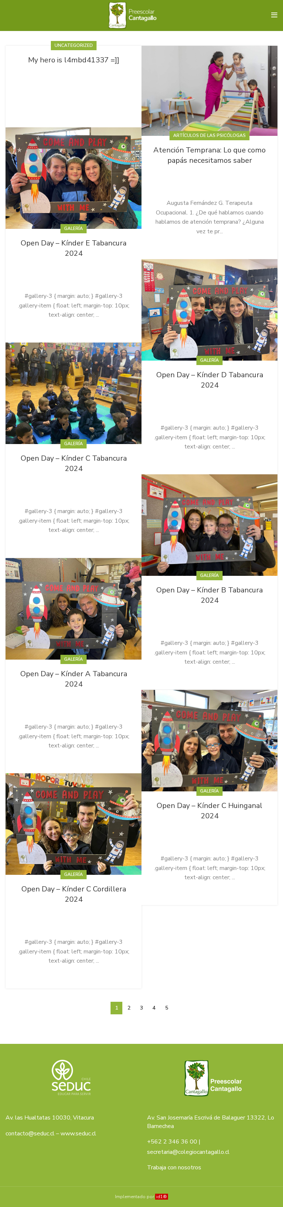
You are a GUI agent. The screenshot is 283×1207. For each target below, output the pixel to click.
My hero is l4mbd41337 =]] (73, 60)
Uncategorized (74, 45)
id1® (161, 1197)
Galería (73, 228)
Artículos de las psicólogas (209, 135)
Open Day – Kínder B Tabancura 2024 (209, 595)
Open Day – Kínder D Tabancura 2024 (209, 380)
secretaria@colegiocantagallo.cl (188, 1152)
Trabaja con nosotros (174, 1167)
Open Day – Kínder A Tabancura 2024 (73, 679)
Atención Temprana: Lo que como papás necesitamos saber (209, 155)
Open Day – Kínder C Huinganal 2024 (209, 811)
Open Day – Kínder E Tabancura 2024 (73, 248)
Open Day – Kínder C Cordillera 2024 (73, 894)
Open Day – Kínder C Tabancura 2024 (74, 463)
